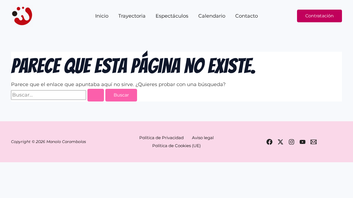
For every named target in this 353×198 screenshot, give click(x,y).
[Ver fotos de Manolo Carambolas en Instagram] (291, 142)
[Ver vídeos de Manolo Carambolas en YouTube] (302, 142)
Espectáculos (172, 16)
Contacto (246, 16)
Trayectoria (132, 16)
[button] (319, 16)
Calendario (211, 16)
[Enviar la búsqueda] (95, 95)
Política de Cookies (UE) (176, 145)
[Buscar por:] (58, 95)
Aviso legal (203, 137)
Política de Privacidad (161, 137)
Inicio (101, 16)
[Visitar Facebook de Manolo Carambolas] (269, 142)
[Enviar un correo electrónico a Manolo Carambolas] (313, 142)
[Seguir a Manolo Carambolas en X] (280, 142)
